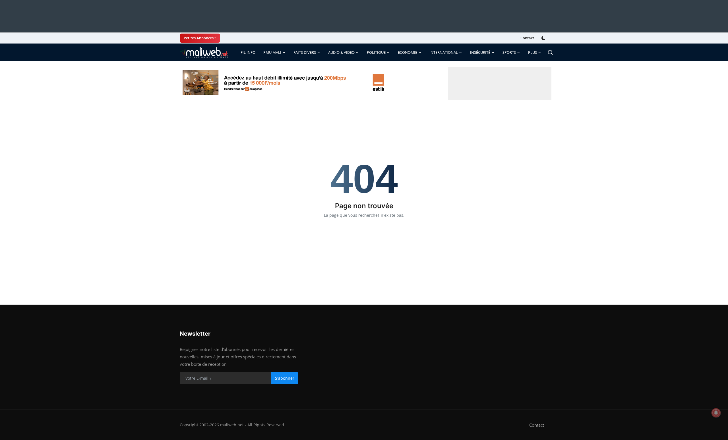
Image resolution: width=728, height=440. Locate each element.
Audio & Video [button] (341, 52)
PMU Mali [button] (272, 52)
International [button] (443, 52)
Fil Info (248, 52)
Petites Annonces (199, 37)
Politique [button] (376, 52)
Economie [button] (407, 52)
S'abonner (284, 378)
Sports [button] (509, 52)
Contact (527, 37)
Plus (532, 52)
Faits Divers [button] (304, 52)
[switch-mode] (544, 38)
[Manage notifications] (716, 412)
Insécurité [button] (480, 52)
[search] (550, 52)
